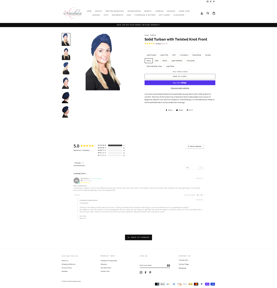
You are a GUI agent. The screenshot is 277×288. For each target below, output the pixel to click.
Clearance (179, 15)
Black (165, 61)
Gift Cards (164, 15)
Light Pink (164, 55)
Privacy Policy (67, 268)
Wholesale (182, 268)
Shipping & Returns (68, 264)
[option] (138, 25)
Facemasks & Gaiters (145, 15)
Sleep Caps (184, 11)
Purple (208, 55)
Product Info (105, 271)
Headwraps (117, 15)
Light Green (151, 55)
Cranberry (184, 55)
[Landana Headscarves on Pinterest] (150, 272)
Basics (98, 11)
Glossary (104, 264)
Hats (106, 15)
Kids (129, 15)
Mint (174, 55)
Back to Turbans (140, 237)
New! (89, 11)
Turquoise (191, 61)
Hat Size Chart (106, 268)
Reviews (78, 163)
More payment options (180, 88)
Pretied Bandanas (115, 11)
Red (156, 61)
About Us (65, 260)
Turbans (159, 11)
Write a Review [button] (195, 146)
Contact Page (184, 264)
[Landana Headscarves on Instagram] (141, 272)
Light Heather (176, 61)
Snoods (96, 15)
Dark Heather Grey (154, 66)
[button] (198, 195)
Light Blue (170, 66)
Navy (149, 61)
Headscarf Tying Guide (109, 260)
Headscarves (134, 11)
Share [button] (78, 195)
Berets (148, 11)
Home (147, 35)
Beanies (171, 11)
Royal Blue (196, 55)
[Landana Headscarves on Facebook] (145, 272)
